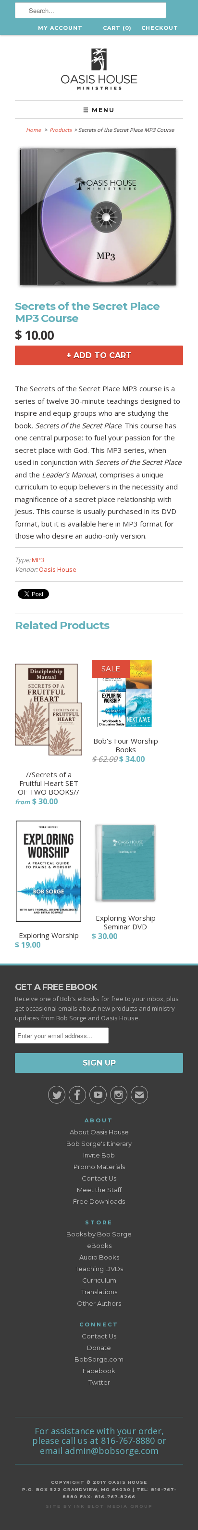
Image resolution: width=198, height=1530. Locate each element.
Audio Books (99, 1257)
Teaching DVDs (99, 1269)
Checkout (159, 28)
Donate (99, 1347)
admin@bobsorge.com (112, 1450)
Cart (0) (117, 28)
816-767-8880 (128, 1440)
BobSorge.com (99, 1359)
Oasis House (57, 569)
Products (61, 129)
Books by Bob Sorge (99, 1234)
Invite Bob (99, 1155)
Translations (99, 1292)
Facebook (99, 1371)
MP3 (38, 559)
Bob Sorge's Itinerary (99, 1143)
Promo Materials (99, 1166)
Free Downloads (99, 1201)
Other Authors (99, 1303)
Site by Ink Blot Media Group (99, 1506)
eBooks (99, 1245)
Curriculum (99, 1280)
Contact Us (99, 1178)
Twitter (99, 1382)
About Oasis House (99, 1132)
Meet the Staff (99, 1190)
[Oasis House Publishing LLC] (99, 67)
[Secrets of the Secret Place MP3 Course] (99, 287)
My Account (60, 28)
